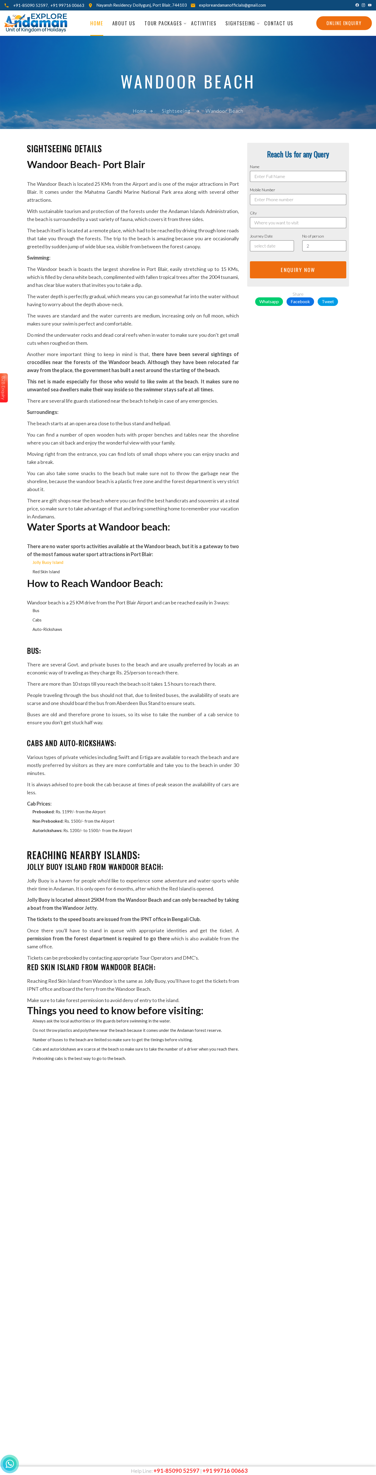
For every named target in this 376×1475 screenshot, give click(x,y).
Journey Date (261, 236)
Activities (203, 23)
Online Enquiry (344, 23)
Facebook (300, 301)
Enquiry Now (298, 269)
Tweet (328, 301)
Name (255, 166)
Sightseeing (240, 23)
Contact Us (278, 23)
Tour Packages (163, 23)
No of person (313, 236)
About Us (123, 23)
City (253, 213)
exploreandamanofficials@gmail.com (232, 4)
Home (96, 23)
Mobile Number (262, 189)
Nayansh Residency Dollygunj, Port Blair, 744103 (141, 4)
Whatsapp (269, 301)
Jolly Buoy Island (47, 562)
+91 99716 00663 (67, 5)
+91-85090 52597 (30, 5)
